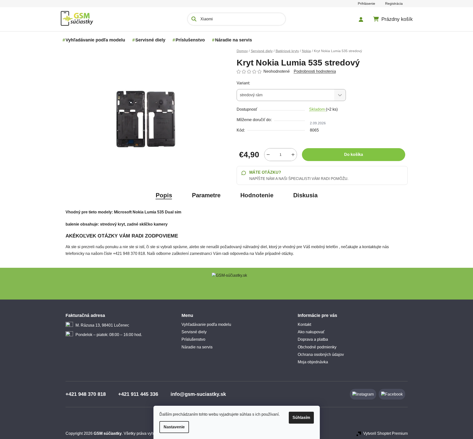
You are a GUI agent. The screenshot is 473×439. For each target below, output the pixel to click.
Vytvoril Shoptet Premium (385, 433)
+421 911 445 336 (138, 394)
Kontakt (304, 324)
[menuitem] (95, 40)
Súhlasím (301, 417)
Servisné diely (194, 332)
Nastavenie (174, 427)
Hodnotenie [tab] (256, 195)
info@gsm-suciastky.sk (198, 394)
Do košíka (353, 154)
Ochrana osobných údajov (321, 354)
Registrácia (394, 3)
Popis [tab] (164, 195)
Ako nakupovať (311, 332)
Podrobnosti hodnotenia (315, 71)
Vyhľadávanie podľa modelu (206, 324)
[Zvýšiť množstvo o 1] (293, 154)
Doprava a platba (313, 339)
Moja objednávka (313, 362)
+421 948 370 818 (86, 394)
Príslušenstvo (193, 339)
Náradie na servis (197, 347)
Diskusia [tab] (305, 195)
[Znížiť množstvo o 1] (268, 154)
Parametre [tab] (206, 195)
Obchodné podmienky (317, 347)
